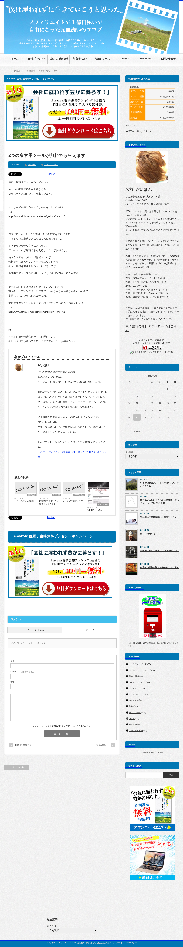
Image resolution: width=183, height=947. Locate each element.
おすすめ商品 (78, 495)
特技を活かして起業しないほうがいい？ (159, 550)
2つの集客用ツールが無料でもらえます (49, 502)
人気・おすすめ (136, 730)
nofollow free (56, 726)
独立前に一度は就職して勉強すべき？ (158, 517)
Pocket (51, 173)
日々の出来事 (135, 712)
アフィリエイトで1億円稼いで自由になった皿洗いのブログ (86, 942)
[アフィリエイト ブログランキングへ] (152, 350)
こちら (147, 131)
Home (6, 71)
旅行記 (132, 706)
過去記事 (129, 452)
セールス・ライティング (140, 670)
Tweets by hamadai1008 (152, 752)
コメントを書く (51, 164)
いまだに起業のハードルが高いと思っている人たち (159, 485)
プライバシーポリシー (126, 942)
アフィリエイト (136, 688)
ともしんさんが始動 (24, 501)
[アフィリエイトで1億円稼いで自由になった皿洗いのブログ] (91, 52)
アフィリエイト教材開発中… (97, 745)
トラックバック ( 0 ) (35, 630)
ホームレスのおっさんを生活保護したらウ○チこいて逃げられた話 (159, 501)
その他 (132, 718)
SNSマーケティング (138, 682)
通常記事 (17, 71)
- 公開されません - (22, 672)
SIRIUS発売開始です (73, 501)
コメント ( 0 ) (89, 630)
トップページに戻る (16, 767)
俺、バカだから (147, 533)
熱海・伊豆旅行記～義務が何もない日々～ (159, 569)
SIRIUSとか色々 (95, 510)
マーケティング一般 (138, 664)
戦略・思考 (134, 676)
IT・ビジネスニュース (139, 694)
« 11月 (137, 431)
